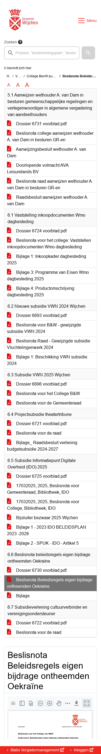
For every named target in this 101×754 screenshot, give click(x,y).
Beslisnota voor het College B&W (47, 393)
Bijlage (22, 595)
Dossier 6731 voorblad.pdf (41, 123)
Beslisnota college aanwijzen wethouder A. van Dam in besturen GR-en (50, 136)
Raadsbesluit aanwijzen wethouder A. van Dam (47, 200)
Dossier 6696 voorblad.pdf (41, 384)
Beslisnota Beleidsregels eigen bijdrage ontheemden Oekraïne (49, 583)
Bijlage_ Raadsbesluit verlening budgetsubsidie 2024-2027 (42, 445)
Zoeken (10, 42)
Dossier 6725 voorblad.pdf (41, 476)
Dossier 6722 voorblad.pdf (41, 623)
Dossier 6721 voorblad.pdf (41, 423)
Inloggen (81, 750)
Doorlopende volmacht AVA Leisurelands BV (38, 168)
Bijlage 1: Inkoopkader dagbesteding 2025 (46, 259)
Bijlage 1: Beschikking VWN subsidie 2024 (47, 360)
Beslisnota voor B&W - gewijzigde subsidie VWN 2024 (44, 328)
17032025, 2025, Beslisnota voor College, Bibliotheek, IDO (43, 505)
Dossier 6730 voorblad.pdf (41, 570)
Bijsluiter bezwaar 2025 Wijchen (46, 517)
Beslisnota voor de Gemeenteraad (48, 403)
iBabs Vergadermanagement (34, 750)
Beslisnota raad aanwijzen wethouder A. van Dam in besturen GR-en (50, 184)
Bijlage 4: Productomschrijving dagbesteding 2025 (40, 291)
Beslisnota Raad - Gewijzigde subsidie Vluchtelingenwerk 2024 (48, 344)
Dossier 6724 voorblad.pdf (41, 231)
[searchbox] (41, 52)
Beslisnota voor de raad (38, 433)
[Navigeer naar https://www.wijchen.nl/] (22, 21)
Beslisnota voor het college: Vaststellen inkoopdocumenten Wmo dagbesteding (49, 243)
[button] (88, 52)
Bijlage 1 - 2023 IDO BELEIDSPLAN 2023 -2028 (46, 530)
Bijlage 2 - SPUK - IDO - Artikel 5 (47, 543)
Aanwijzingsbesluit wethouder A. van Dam (46, 152)
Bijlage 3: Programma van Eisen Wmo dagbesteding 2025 (48, 275)
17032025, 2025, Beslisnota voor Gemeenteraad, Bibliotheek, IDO (43, 489)
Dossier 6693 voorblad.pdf (41, 315)
